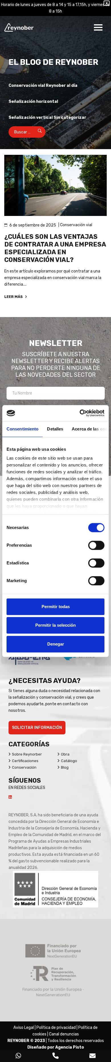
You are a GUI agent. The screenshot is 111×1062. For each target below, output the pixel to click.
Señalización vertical (31, 117)
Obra (65, 754)
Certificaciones (25, 761)
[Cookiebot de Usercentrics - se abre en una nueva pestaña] (79, 413)
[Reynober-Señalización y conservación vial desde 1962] (20, 27)
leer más (14, 296)
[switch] (96, 545)
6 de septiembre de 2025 (32, 225)
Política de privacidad (56, 1027)
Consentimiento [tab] (22, 428)
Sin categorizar (70, 117)
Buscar (36, 132)
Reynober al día (61, 85)
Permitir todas (56, 606)
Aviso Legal (23, 1027)
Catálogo (69, 761)
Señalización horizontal (33, 101)
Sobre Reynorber (27, 754)
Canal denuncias (64, 1034)
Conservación (24, 767)
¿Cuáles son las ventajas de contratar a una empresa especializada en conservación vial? (55, 248)
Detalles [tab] (55, 428)
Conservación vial (27, 85)
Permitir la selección (55, 625)
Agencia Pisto (69, 1047)
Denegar (55, 644)
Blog (65, 767)
